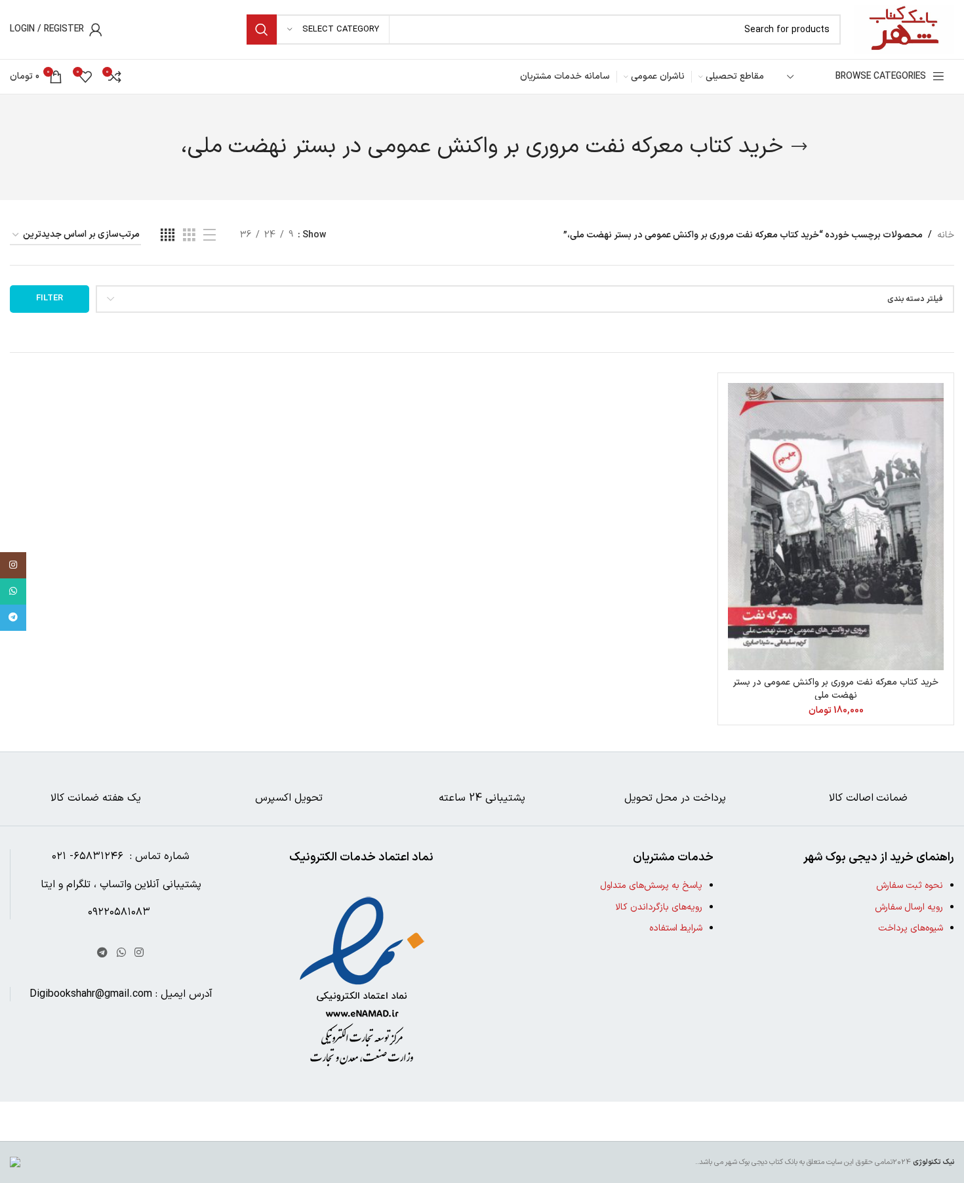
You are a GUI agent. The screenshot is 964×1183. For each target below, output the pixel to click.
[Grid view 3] (189, 236)
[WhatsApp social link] (121, 952)
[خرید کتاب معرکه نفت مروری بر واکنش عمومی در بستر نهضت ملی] (836, 526)
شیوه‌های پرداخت (910, 928)
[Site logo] (904, 29)
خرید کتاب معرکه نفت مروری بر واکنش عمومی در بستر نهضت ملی (835, 688)
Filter (49, 298)
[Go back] (799, 147)
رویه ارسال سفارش (909, 907)
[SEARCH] (262, 29)
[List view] (209, 236)
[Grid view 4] (167, 236)
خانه (945, 235)
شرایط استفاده (675, 928)
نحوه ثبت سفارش (909, 885)
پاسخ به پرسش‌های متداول (651, 885)
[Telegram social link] (102, 952)
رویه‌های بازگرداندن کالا (658, 907)
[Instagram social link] (139, 952)
